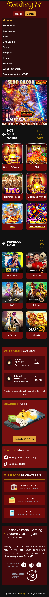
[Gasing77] (24, 5)
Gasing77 (23, 593)
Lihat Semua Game (40, 134)
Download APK (24, 439)
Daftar (30, 13)
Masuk (18, 13)
